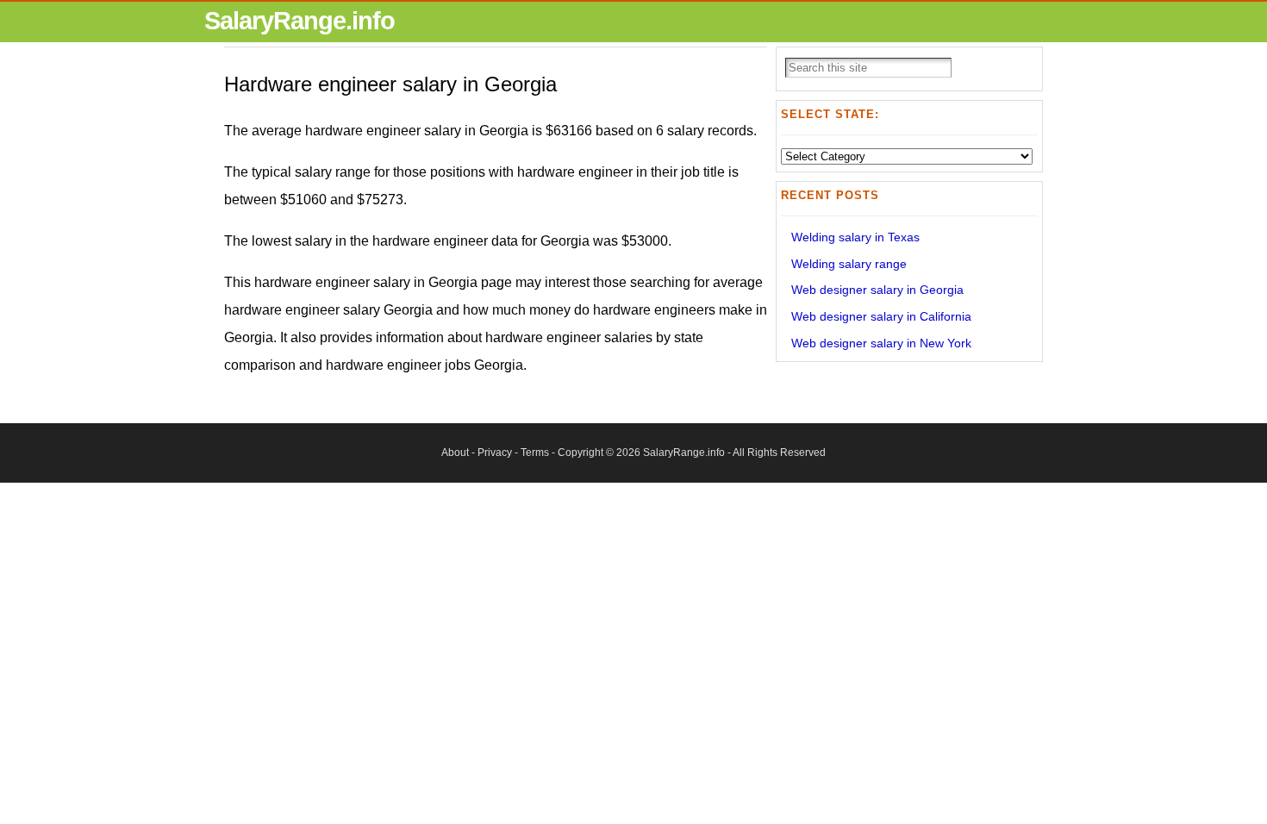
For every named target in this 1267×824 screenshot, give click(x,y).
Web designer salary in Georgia (877, 290)
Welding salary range (849, 264)
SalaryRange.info (299, 20)
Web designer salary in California (881, 316)
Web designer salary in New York (881, 343)
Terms (535, 452)
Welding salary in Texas (855, 237)
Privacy (494, 452)
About (455, 452)
